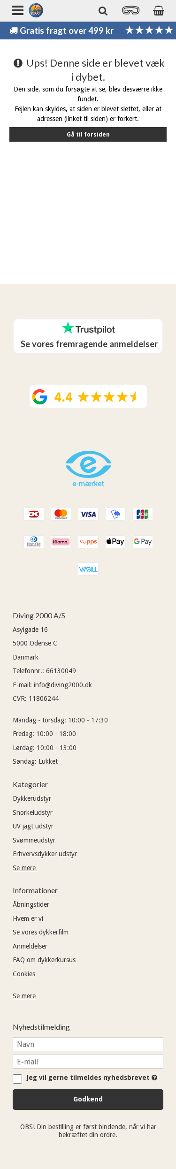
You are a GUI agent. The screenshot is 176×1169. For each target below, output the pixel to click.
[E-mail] (88, 1061)
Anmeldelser (30, 946)
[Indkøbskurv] (158, 10)
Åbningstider (31, 904)
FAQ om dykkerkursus (44, 960)
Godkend (88, 1099)
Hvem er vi (28, 918)
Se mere (24, 868)
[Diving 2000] (36, 10)
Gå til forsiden (88, 134)
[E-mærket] (88, 484)
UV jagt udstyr (33, 826)
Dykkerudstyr (32, 798)
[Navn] (88, 1044)
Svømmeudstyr (34, 840)
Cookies (24, 974)
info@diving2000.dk (63, 685)
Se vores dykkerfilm (41, 932)
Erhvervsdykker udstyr (45, 854)
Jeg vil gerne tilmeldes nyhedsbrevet (90, 1077)
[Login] (131, 13)
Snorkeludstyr (33, 812)
